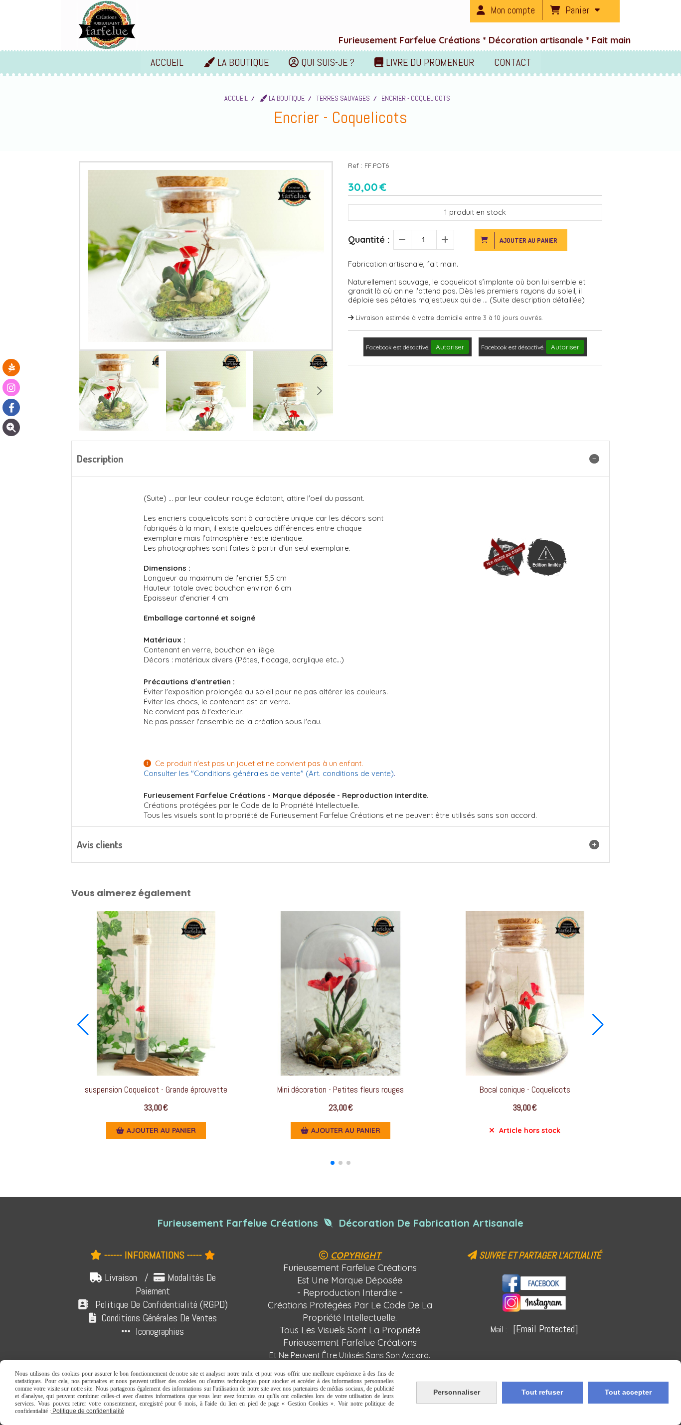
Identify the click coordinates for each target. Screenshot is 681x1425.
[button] (319, 391)
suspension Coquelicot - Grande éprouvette (156, 1090)
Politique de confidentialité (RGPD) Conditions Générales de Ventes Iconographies (153, 1318)
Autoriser (450, 347)
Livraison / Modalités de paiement (160, 1284)
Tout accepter (628, 1392)
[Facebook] (11, 407)
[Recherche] (11, 427)
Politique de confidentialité (87, 1411)
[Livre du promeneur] (11, 367)
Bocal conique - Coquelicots (525, 1090)
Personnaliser (456, 1392)
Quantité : (368, 239)
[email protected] (545, 1328)
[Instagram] (11, 387)
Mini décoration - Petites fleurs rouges (340, 1090)
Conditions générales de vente (247, 773)
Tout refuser (542, 1392)
